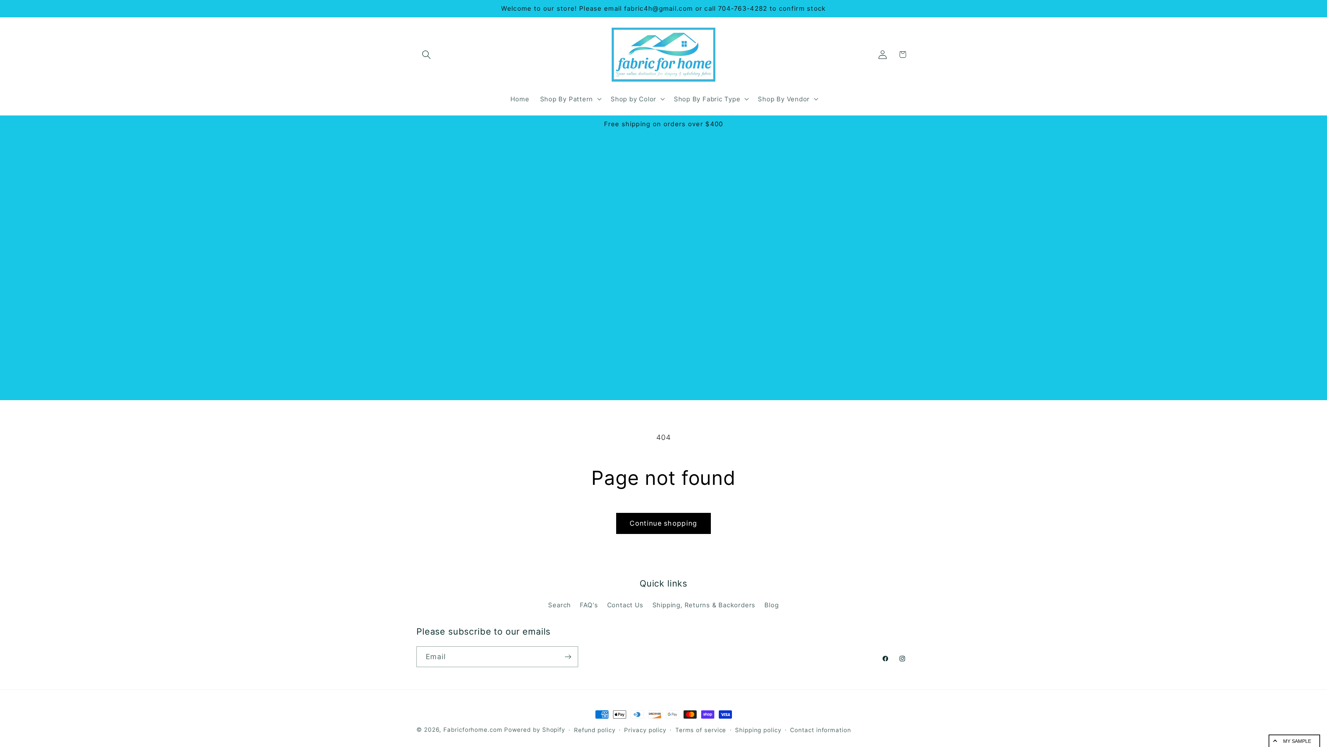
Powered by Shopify (534, 729)
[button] (426, 54)
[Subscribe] (568, 656)
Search (559, 605)
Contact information (820, 730)
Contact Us (625, 605)
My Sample (1297, 741)
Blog (771, 605)
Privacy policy (645, 730)
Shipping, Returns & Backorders (703, 605)
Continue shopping (663, 523)
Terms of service (700, 730)
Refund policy (594, 730)
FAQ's (589, 605)
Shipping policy (758, 730)
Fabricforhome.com (472, 729)
